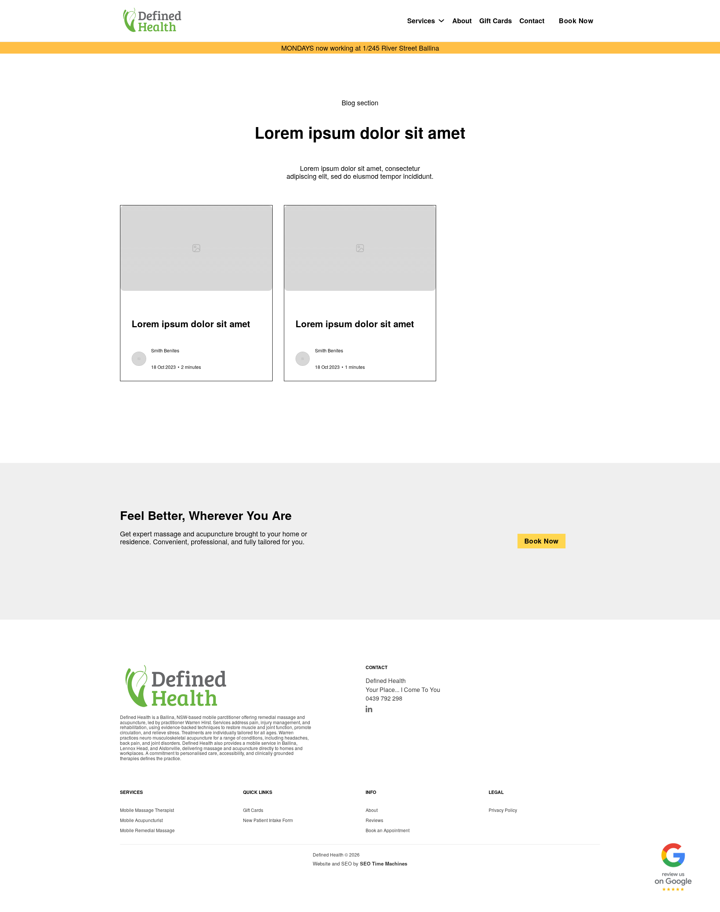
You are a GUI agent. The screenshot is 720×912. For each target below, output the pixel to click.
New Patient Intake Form (268, 819)
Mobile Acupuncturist (141, 819)
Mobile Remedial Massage (147, 830)
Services (421, 21)
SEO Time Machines (383, 863)
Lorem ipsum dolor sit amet (191, 323)
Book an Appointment (388, 830)
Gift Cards (495, 21)
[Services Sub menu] (441, 20)
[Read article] (196, 247)
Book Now (576, 20)
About (462, 21)
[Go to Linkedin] (369, 709)
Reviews (374, 819)
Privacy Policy (503, 809)
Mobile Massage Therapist (147, 809)
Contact (531, 21)
